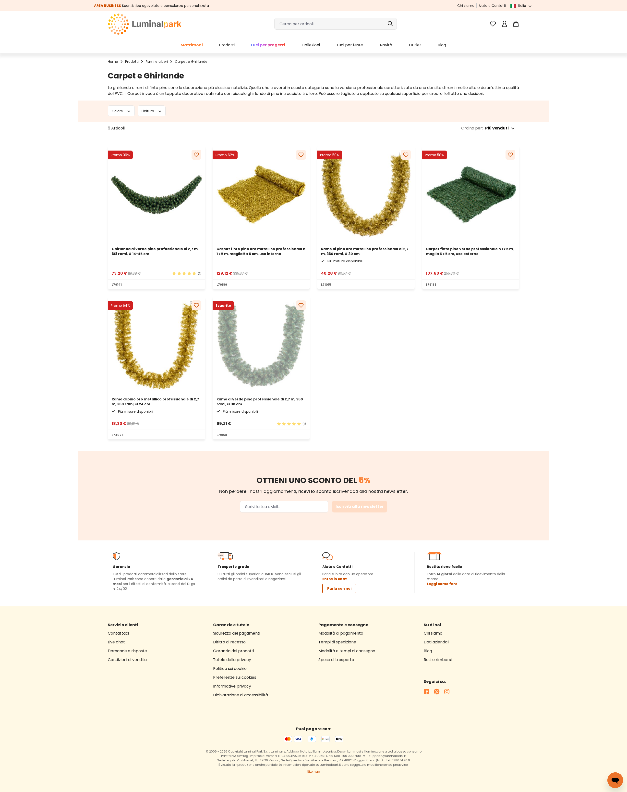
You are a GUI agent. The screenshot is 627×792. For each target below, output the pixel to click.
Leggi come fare (442, 583)
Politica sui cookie (230, 668)
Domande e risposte (127, 651)
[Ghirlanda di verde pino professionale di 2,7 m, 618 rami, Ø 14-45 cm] (156, 194)
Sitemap (313, 771)
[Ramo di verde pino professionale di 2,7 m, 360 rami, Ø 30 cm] (261, 345)
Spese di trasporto (336, 660)
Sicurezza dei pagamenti (236, 633)
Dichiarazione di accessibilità (240, 695)
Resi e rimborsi (438, 660)
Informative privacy (232, 686)
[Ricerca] (391, 24)
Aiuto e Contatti (492, 5)
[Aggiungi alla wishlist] (196, 155)
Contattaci (118, 633)
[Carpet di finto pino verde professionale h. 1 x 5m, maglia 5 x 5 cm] (470, 194)
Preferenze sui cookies (234, 677)
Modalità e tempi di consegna (346, 651)
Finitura (148, 110)
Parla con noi (339, 588)
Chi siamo (465, 5)
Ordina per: (472, 128)
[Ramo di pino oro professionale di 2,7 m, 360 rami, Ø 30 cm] (366, 194)
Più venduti (497, 128)
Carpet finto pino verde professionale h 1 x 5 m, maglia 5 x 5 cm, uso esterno (470, 251)
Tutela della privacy (232, 660)
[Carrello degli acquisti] (516, 24)
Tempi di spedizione (337, 642)
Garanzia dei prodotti (233, 651)
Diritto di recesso (229, 642)
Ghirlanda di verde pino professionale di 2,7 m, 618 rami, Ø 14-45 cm (155, 251)
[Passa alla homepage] (144, 24)
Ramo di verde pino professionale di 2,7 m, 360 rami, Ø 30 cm (260, 402)
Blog (428, 651)
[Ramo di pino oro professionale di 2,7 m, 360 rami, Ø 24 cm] (156, 345)
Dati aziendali (436, 642)
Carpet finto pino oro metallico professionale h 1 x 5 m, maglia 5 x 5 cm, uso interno (261, 251)
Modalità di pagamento (340, 633)
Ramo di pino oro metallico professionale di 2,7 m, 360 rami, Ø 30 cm (365, 251)
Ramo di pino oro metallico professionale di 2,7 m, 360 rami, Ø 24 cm (155, 402)
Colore (118, 110)
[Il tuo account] (504, 24)
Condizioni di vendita (127, 660)
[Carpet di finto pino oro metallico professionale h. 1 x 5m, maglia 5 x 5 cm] (261, 194)
